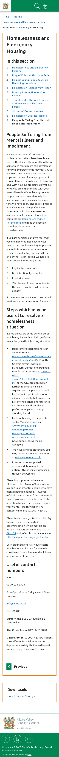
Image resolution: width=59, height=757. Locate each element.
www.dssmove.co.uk (24, 437)
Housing (17, 16)
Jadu (29, 754)
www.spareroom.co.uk (28, 457)
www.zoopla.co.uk (22, 429)
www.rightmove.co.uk (24, 425)
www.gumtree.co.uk (23, 433)
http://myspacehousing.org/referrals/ (27, 537)
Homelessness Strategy (21, 696)
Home (6, 16)
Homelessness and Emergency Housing (24, 22)
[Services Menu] (53, 6)
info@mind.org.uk (16, 603)
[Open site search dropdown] (37, 6)
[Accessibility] (45, 6)
